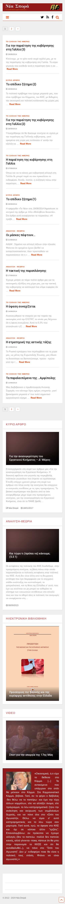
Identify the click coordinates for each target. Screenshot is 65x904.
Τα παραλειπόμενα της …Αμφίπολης (31, 378)
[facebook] (52, 17)
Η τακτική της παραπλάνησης (26, 270)
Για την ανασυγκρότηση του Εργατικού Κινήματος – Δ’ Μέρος (29, 458)
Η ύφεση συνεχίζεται (21, 306)
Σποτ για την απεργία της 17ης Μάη (31, 754)
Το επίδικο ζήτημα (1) (21, 199)
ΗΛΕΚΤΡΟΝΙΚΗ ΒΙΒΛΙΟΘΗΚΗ (26, 618)
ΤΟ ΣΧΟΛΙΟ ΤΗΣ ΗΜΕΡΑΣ (18, 41)
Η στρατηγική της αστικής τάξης (28, 342)
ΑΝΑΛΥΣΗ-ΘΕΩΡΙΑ (19, 521)
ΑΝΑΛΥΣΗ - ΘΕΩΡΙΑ (15, 231)
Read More (12, 69)
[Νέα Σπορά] (32, 9)
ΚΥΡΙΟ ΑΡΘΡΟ (13, 80)
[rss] (47, 17)
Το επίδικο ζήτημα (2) (21, 84)
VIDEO (10, 713)
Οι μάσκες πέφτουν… (20, 235)
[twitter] (42, 17)
